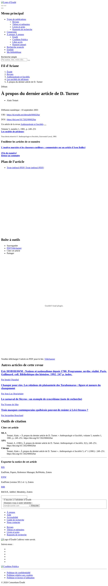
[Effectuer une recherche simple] (2, 5)
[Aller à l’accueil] (8, 2)
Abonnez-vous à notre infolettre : (18, 503)
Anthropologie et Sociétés (18, 77)
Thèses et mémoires (21, 24)
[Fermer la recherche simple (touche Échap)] (5, 5)
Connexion (12, 32)
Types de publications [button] (16, 19)
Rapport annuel (19, 44)
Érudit (15, 37)
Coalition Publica (20, 39)
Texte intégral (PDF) (16, 167)
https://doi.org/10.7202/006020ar (21, 119)
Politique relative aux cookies (20, 575)
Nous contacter (13, 522)
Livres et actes (18, 27)
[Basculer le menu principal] (2, 8)
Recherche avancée (15, 47)
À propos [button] (11, 34)
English (10, 49)
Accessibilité (12, 517)
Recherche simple (9, 57)
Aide (9, 515)
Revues (15, 22)
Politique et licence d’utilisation (20, 577)
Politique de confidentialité (18, 572)
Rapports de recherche (22, 29)
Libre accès (17, 42)
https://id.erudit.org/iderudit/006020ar (23, 115)
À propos (20, 34)
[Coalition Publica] (10, 566)
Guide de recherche (15, 520)
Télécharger (49, 359)
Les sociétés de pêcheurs (18, 79)
